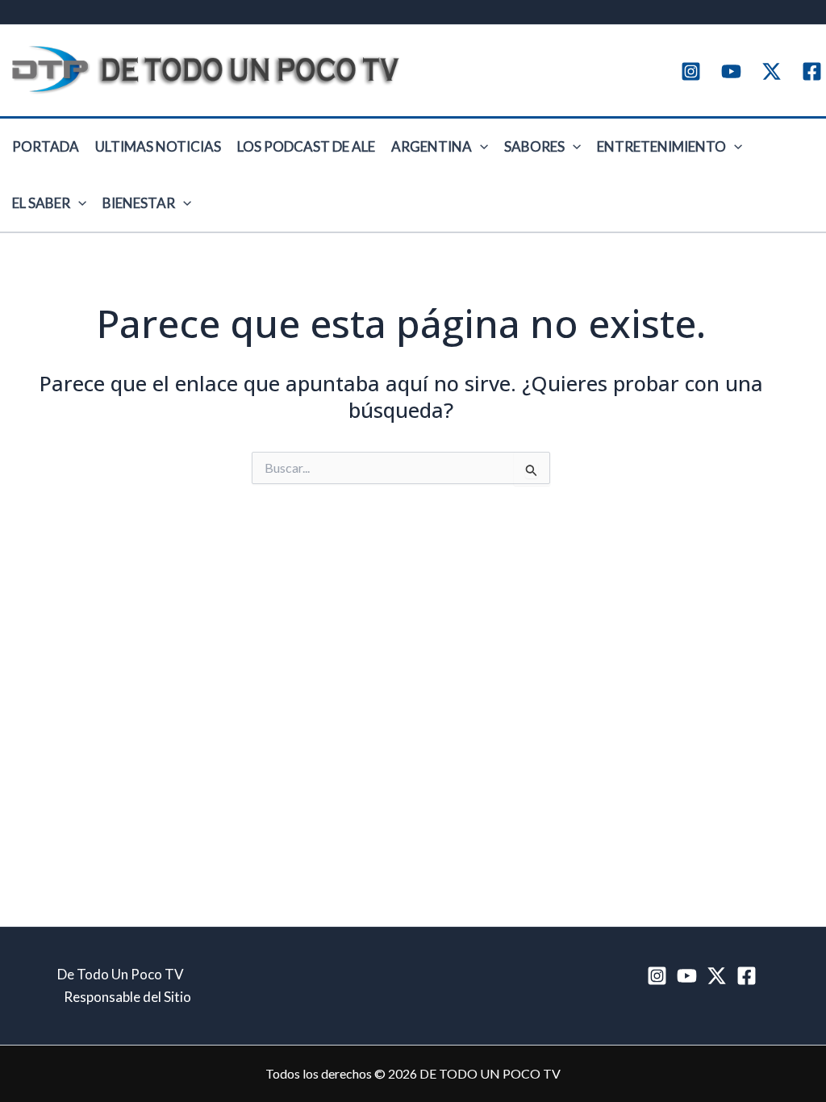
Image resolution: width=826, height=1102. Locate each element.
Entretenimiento (661, 146)
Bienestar (138, 202)
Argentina (431, 146)
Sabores (534, 146)
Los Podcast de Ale (306, 146)
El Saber (41, 202)
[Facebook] (812, 71)
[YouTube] (731, 71)
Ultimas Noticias (158, 146)
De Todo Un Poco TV (120, 974)
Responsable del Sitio (127, 996)
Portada (45, 146)
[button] (480, 147)
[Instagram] (691, 71)
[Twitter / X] (771, 71)
